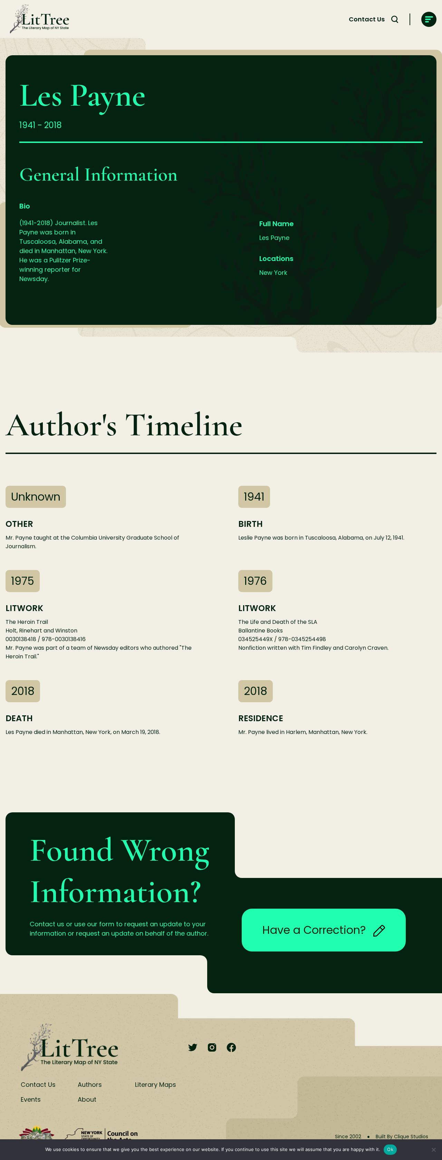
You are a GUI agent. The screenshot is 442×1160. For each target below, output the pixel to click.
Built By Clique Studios (402, 1136)
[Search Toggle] (394, 19)
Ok (390, 1149)
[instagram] (212, 1048)
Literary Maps (155, 1084)
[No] (433, 1149)
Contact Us (367, 19)
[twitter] (192, 1048)
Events (31, 1099)
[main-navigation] (428, 19)
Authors (90, 1084)
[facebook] (231, 1048)
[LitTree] (37, 19)
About (87, 1099)
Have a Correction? (314, 930)
